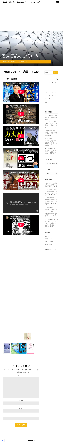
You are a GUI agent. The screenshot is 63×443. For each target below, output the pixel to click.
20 (55, 95)
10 (46, 92)
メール (21, 408)
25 (49, 99)
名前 (21, 400)
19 (52, 95)
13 (55, 92)
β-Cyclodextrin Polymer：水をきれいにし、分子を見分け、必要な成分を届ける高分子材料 (51, 141)
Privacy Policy (31, 440)
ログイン (47, 236)
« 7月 (46, 106)
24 (46, 99)
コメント (21, 375)
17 (46, 95)
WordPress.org (49, 244)
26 (52, 99)
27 (55, 99)
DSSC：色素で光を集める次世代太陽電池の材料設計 (51, 117)
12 (52, 92)
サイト (21, 416)
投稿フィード (48, 239)
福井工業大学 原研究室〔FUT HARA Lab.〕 (22, 2)
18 (49, 95)
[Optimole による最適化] (3, 440)
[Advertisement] (31, 18)
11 (49, 92)
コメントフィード (49, 241)
